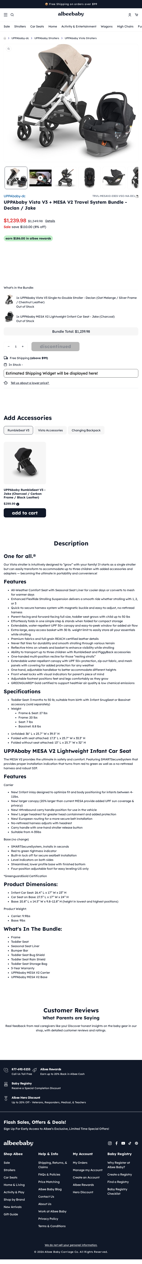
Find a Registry (118, 1182)
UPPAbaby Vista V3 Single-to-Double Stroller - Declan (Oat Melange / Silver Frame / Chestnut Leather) (76, 300)
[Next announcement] (137, 4)
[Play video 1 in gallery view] (40, 178)
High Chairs (125, 26)
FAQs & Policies (49, 1174)
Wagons (107, 26)
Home (52, 26)
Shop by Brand (14, 1199)
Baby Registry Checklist (117, 1191)
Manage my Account (87, 1170)
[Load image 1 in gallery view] (16, 178)
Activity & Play (14, 1192)
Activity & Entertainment (78, 26)
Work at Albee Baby (52, 1211)
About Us (44, 1204)
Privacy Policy (48, 1218)
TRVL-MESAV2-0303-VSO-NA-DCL (113, 196)
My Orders (80, 1162)
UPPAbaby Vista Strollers (81, 38)
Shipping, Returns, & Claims (52, 1165)
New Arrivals (13, 1207)
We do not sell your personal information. (71, 1245)
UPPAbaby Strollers (46, 38)
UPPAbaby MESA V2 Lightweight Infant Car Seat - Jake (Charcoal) (65, 316)
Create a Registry (119, 1174)
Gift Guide (11, 1214)
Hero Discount (83, 1192)
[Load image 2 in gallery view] (65, 178)
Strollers (20, 26)
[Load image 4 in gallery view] (114, 178)
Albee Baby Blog (50, 1189)
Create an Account (86, 1177)
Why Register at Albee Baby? (118, 1165)
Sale (7, 26)
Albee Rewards (83, 1185)
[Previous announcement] (5, 4)
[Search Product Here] (12, 15)
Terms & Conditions (52, 1226)
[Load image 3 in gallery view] (89, 178)
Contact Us (46, 1196)
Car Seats (37, 26)
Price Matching (49, 1182)
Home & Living (14, 1185)
